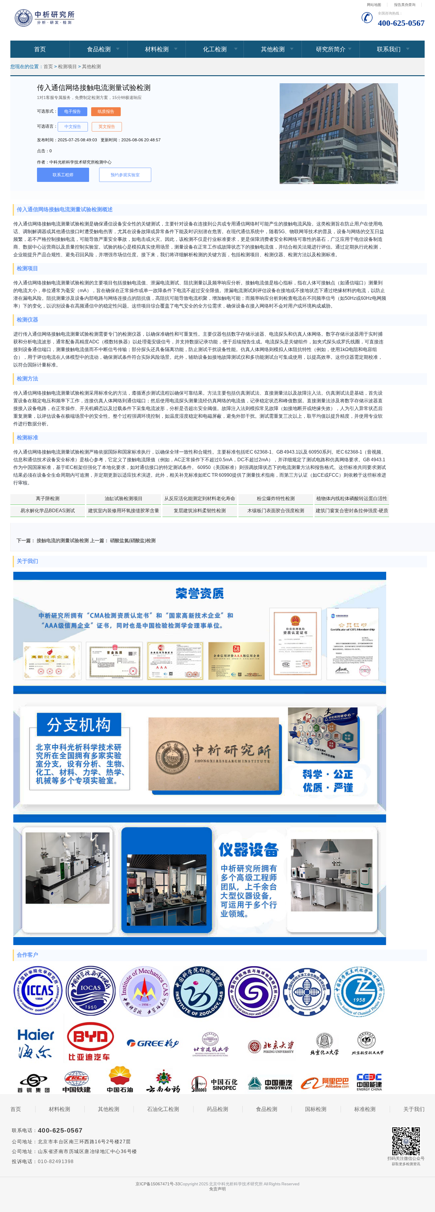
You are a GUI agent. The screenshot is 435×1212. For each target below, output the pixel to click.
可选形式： (47, 111)
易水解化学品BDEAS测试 (47, 510)
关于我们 (414, 1109)
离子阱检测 (47, 498)
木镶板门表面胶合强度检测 (275, 510)
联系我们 (389, 49)
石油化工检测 (163, 1109)
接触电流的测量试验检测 (63, 540)
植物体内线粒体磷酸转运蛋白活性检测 (351, 500)
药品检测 (217, 1109)
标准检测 (365, 1109)
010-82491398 (56, 1161)
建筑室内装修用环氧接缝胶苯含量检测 (123, 512)
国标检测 (315, 1109)
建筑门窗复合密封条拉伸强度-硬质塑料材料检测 (352, 512)
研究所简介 (331, 49)
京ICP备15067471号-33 (158, 1183)
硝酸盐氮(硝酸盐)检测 (133, 540)
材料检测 (157, 49)
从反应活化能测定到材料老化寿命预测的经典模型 (199, 500)
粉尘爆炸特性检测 (276, 498)
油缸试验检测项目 (124, 498)
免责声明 (217, 1189)
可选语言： (47, 126)
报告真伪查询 (404, 5)
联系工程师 (63, 174)
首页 (40, 49)
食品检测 (99, 49)
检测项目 (67, 66)
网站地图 (374, 5)
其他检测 (273, 49)
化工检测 (215, 49)
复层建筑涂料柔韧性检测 (200, 510)
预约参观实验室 (125, 174)
